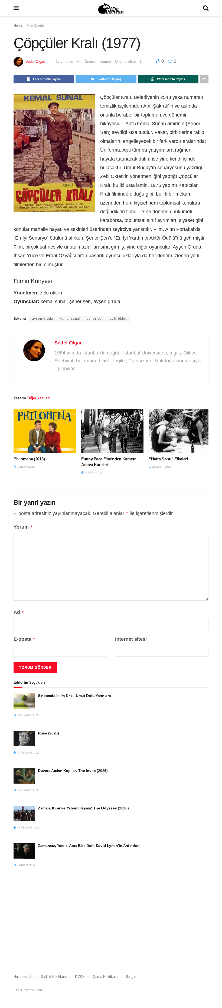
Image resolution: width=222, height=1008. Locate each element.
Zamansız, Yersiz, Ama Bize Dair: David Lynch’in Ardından (88, 845)
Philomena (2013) (29, 459)
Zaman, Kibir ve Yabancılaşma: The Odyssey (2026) (83, 808)
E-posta (24, 639)
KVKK (80, 977)
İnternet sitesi (131, 639)
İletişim (131, 977)
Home (18, 25)
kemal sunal (70, 319)
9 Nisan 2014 (25, 466)
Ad (19, 612)
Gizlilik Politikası (54, 977)
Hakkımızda (23, 977)
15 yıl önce (64, 61)
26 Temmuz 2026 (28, 790)
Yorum (23, 527)
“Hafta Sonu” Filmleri (168, 459)
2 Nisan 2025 (25, 864)
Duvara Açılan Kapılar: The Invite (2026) (73, 770)
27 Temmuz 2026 (28, 752)
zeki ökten (119, 319)
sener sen (95, 319)
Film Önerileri (37, 25)
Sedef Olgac (35, 61)
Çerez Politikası (105, 977)
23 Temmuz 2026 (28, 827)
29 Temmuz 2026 (28, 715)
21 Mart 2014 (161, 466)
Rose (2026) (48, 733)
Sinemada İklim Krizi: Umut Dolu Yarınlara (74, 695)
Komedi (106, 61)
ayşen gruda (42, 319)
